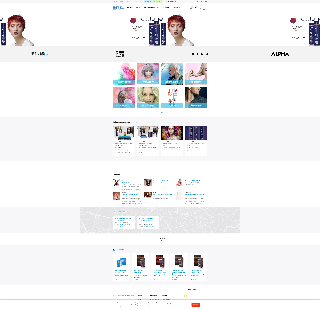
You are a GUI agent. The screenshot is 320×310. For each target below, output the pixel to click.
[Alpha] (200, 54)
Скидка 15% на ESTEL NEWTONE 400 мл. (195, 144)
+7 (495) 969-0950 (172, 1)
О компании (141, 298)
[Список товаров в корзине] (203, 9)
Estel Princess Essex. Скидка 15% (123, 143)
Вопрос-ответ (166, 299)
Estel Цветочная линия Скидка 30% (170, 144)
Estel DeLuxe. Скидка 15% (145, 143)
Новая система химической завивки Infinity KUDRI (132, 181)
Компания (139, 295)
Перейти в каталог (160, 112)
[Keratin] (280, 54)
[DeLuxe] (40, 54)
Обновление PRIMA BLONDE (192, 180)
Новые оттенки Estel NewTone (161, 180)
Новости (140, 299)
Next (206, 250)
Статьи (164, 298)
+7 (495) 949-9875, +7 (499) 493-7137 (125, 225)
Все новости (126, 175)
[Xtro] (120, 54)
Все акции (136, 122)
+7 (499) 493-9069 (148, 226)
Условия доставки (154, 299)
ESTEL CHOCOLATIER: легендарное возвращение (162, 195)
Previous (203, 250)
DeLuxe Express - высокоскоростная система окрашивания (194, 195)
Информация (153, 295)
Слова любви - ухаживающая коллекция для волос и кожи (130, 195)
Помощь (164, 295)
